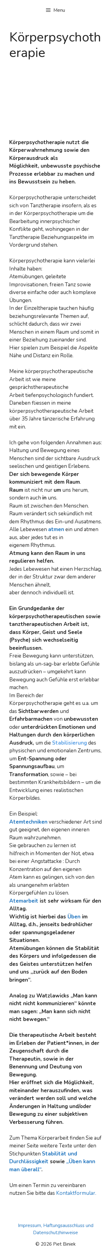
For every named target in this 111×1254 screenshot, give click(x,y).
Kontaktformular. (76, 1193)
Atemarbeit (23, 900)
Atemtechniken (28, 821)
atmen (56, 529)
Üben (74, 916)
